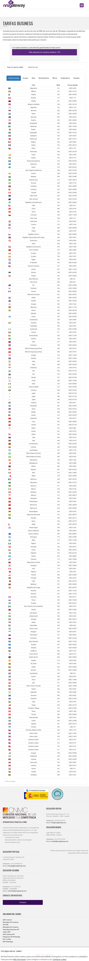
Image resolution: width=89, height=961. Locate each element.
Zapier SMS (7, 932)
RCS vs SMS (7, 939)
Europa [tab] (25, 78)
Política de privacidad (58, 850)
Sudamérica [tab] (65, 78)
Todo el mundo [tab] (13, 78)
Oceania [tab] (76, 78)
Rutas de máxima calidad (15, 67)
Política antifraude (82, 853)
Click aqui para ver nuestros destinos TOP (44, 52)
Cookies (69, 850)
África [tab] (54, 78)
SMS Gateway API (9, 934)
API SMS (5, 925)
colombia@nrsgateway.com (17, 891)
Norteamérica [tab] (44, 78)
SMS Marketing (9, 914)
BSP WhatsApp (8, 942)
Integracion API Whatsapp (11, 937)
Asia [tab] (33, 78)
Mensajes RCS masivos (10, 922)
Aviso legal (76, 850)
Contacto (22, 902)
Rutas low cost (33, 67)
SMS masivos (7, 920)
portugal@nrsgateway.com (17, 866)
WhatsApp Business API (11, 929)
